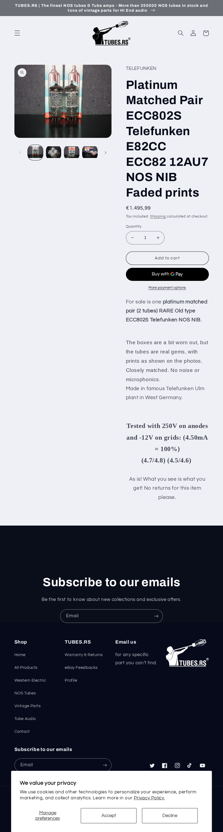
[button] (17, 33)
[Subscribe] (156, 616)
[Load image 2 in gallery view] (53, 152)
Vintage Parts (27, 706)
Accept (108, 815)
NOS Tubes (25, 693)
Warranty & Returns (84, 655)
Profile (71, 680)
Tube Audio (25, 719)
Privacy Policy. (149, 798)
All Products (26, 668)
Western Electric (30, 680)
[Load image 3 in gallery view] (71, 152)
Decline (169, 815)
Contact (22, 731)
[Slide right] (106, 153)
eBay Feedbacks (81, 668)
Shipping (158, 216)
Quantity (134, 226)
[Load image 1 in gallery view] (35, 152)
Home (20, 655)
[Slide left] (20, 153)
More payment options (167, 288)
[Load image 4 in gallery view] (89, 152)
